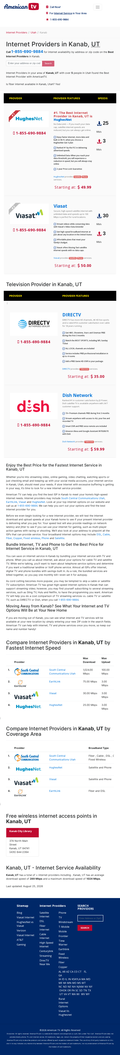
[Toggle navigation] (97, 7)
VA (65, 994)
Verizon (21, 930)
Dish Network (77, 395)
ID (63, 979)
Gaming (21, 944)
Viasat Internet (25, 917)
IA (60, 979)
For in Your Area (68, 13)
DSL (99, 534)
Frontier (63, 936)
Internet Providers (16, 32)
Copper (17, 538)
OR (69, 990)
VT (69, 994)
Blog (19, 912)
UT (61, 994)
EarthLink (11, 501)
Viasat (60, 206)
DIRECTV (71, 315)
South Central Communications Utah (83, 498)
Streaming (46, 955)
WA (74, 994)
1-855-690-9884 (59, 19)
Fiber (9, 538)
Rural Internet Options (63, 1002)
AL (60, 971)
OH (61, 990)
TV (60, 917)
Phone (45, 538)
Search (48, 63)
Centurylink (46, 951)
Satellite (59, 538)
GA (60, 975)
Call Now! (55, 7)
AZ (67, 971)
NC (60, 986)
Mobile (63, 931)
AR (63, 971)
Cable (106, 534)
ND (65, 986)
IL (66, 979)
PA (73, 990)
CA (71, 971)
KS (73, 979)
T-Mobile (64, 926)
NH (74, 986)
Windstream (66, 922)
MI (64, 983)
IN (69, 979)
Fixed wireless (31, 538)
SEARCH (85, 927)
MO (74, 983)
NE (69, 986)
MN (69, 983)
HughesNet (63, 119)
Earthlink (64, 949)
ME (60, 983)
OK (65, 990)
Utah (33, 32)
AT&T (20, 940)
